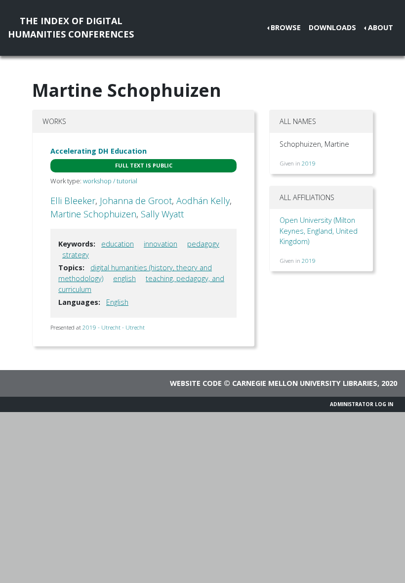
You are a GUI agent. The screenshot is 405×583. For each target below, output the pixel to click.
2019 (309, 163)
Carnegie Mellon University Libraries (304, 383)
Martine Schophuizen (93, 214)
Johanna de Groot (136, 201)
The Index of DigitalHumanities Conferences (71, 27)
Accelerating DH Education (98, 151)
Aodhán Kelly (203, 201)
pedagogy (203, 244)
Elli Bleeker (72, 201)
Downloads (332, 27)
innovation (160, 244)
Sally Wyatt (162, 214)
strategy (75, 254)
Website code (196, 383)
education (117, 244)
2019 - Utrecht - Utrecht (113, 327)
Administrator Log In (361, 404)
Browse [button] (286, 27)
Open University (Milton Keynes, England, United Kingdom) (319, 230)
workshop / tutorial (110, 180)
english (124, 278)
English (117, 302)
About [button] (380, 27)
